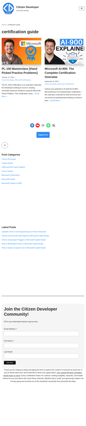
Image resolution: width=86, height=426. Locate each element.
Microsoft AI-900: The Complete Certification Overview (60, 73)
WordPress (50, 424)
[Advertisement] (43, 205)
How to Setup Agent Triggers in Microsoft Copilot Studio (24, 240)
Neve (33, 424)
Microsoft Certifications (23, 80)
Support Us (43, 135)
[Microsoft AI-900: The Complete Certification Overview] (64, 51)
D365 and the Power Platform (13, 167)
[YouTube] (38, 125)
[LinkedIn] (32, 125)
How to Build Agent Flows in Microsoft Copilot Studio (22, 244)
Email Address (10, 329)
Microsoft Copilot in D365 (12, 183)
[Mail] (43, 125)
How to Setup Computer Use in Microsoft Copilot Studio (24, 248)
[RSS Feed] (54, 125)
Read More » (55, 101)
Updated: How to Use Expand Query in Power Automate (24, 232)
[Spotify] (48, 125)
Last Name (8, 352)
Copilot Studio (7, 163)
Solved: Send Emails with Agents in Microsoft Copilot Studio (25, 236)
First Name (9, 341)
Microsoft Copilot (8, 179)
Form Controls (7, 171)
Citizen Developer (8, 80)
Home (4, 25)
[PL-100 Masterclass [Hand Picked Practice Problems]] (21, 51)
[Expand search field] (5, 145)
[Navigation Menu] (81, 8)
